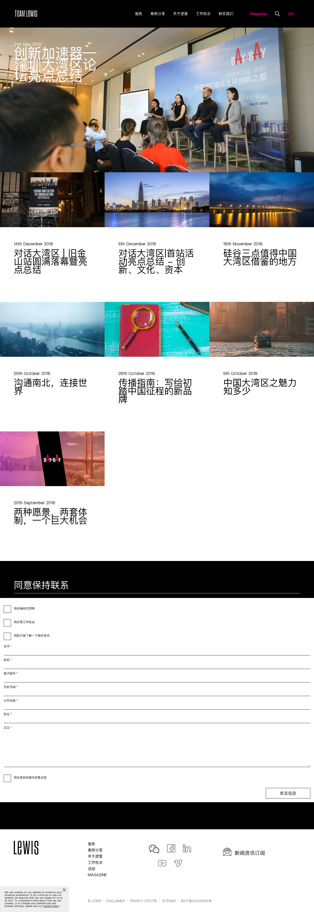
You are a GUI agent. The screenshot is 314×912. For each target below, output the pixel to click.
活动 (91, 868)
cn (290, 13)
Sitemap (169, 901)
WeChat (155, 847)
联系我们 (226, 13)
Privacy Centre (143, 901)
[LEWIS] (26, 13)
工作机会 (203, 13)
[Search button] (277, 13)
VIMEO (178, 862)
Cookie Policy (51, 906)
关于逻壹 (180, 13)
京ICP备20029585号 (196, 901)
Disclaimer (115, 901)
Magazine (258, 13)
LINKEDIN (187, 847)
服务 (138, 13)
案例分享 (157, 13)
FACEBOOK (171, 847)
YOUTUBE (162, 862)
